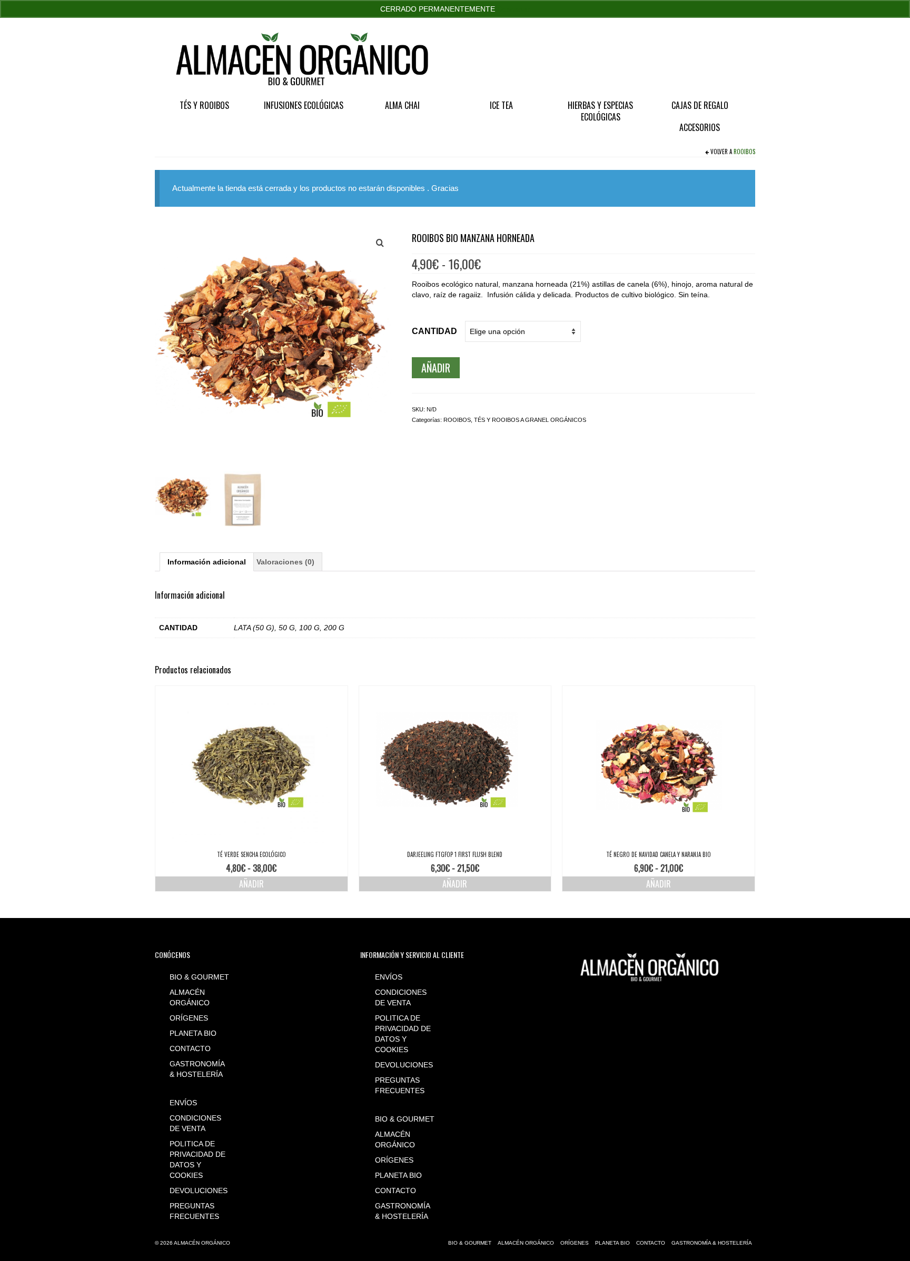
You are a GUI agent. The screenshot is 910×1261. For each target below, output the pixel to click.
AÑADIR (435, 368)
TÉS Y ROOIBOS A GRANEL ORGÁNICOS (530, 420)
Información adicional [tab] (206, 562)
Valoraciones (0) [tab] (285, 562)
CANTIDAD (434, 331)
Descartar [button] (513, 9)
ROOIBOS (744, 151)
